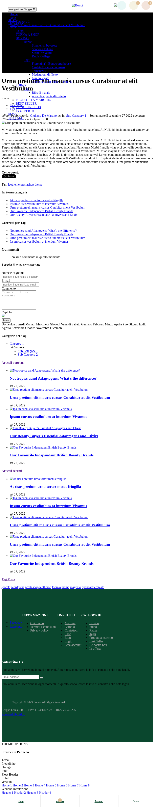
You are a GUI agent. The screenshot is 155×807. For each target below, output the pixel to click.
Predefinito (9, 763)
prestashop (32, 587)
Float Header (10, 774)
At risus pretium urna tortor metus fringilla (36, 200)
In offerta (95, 648)
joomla (6, 587)
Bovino (94, 623)
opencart (87, 587)
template (98, 587)
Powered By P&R (13, 714)
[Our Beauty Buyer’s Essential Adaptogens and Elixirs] (45, 428)
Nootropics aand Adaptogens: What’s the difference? (43, 230)
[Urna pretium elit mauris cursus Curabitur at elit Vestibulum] (49, 389)
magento (75, 587)
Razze (93, 630)
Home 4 (40, 785)
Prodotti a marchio (101, 637)
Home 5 (51, 785)
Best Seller (96, 641)
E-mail (6, 280)
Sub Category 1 (76, 115)
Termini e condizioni (43, 626)
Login (68, 641)
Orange (6, 767)
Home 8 (84, 785)
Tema (5, 760)
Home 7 (73, 785)
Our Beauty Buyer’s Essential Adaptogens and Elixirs (44, 214)
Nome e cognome (13, 272)
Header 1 (7, 792)
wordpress (17, 587)
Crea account (73, 645)
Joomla (56, 587)
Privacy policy (39, 630)
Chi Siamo (37, 623)
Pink (4, 771)
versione (7, 781)
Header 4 (45, 792)
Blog (68, 637)
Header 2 (20, 792)
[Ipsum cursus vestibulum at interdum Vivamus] (41, 409)
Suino (93, 626)
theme (65, 587)
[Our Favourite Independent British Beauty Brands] (43, 447)
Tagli (92, 634)
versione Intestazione (15, 789)
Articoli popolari (13, 362)
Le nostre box (98, 645)
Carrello (70, 626)
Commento (9, 288)
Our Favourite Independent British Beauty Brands (41, 211)
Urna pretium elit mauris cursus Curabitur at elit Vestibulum (47, 207)
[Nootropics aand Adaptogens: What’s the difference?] (45, 370)
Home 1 (7, 785)
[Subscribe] (41, 677)
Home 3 (29, 785)
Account (70, 623)
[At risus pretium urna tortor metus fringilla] (38, 479)
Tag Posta (8, 579)
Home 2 (18, 785)
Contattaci (71, 630)
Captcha (7, 312)
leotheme (45, 587)
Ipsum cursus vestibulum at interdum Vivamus (39, 204)
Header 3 (32, 792)
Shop (68, 634)
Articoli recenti (12, 471)
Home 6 (62, 785)
